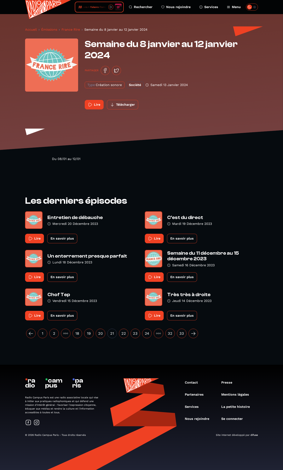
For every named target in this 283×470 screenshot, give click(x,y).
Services (211, 7)
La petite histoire (235, 407)
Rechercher (143, 7)
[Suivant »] (193, 333)
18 (77, 333)
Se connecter (232, 419)
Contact (191, 382)
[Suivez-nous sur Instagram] (36, 422)
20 (100, 333)
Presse (226, 382)
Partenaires (194, 394)
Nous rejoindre (178, 7)
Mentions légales (235, 394)
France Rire (71, 29)
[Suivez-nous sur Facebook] (28, 422)
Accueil (31, 29)
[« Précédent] (30, 333)
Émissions (49, 29)
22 (123, 333)
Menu (236, 7)
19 (89, 333)
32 (170, 333)
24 (147, 333)
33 (181, 333)
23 (135, 333)
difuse (254, 435)
